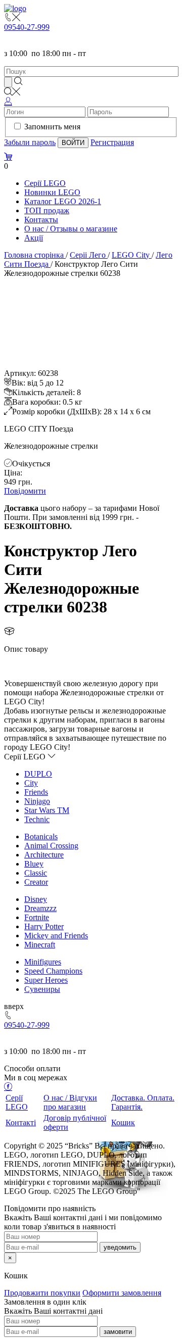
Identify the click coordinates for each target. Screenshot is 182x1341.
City (31, 783)
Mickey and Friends (56, 935)
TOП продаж (46, 210)
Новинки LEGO (52, 192)
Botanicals (41, 836)
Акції (33, 237)
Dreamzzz (40, 908)
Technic (37, 819)
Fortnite (36, 917)
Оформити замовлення (121, 1292)
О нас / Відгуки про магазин (70, 1102)
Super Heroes (46, 980)
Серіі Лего (88, 255)
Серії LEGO (45, 183)
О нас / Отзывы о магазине (70, 228)
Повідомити (25, 491)
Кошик (123, 1122)
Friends (36, 792)
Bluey (33, 863)
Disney (35, 899)
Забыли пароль (30, 142)
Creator (36, 882)
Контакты (41, 219)
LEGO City (131, 255)
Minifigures (42, 961)
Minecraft (39, 944)
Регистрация (112, 142)
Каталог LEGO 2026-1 (62, 201)
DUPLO (38, 774)
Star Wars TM (46, 810)
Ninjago (37, 801)
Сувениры (42, 989)
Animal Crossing (51, 845)
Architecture (44, 854)
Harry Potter (44, 926)
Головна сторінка (34, 255)
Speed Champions (53, 971)
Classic (35, 873)
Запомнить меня (52, 126)
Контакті (21, 1122)
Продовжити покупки (42, 1292)
